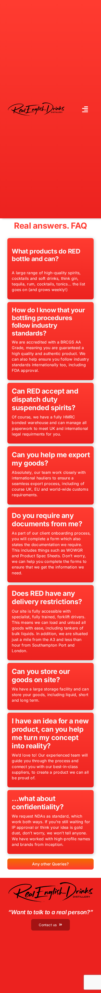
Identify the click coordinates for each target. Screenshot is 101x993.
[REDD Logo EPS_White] (36, 103)
